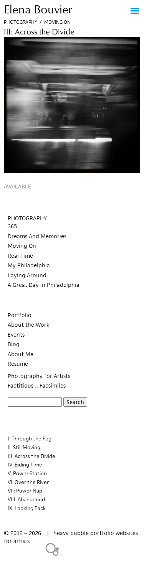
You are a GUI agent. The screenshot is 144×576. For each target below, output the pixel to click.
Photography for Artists (39, 376)
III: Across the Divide (31, 456)
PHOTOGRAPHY (27, 218)
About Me (20, 354)
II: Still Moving (24, 447)
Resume (18, 363)
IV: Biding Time (25, 464)
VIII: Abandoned (26, 499)
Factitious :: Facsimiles (37, 385)
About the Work (29, 324)
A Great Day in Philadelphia (43, 284)
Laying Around (27, 275)
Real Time (20, 255)
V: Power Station (27, 473)
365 (12, 226)
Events (16, 334)
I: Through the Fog (29, 438)
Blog (14, 344)
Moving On (57, 22)
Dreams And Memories (37, 236)
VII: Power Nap (25, 491)
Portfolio (19, 315)
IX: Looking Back (27, 508)
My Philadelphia (29, 265)
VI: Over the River (28, 482)
